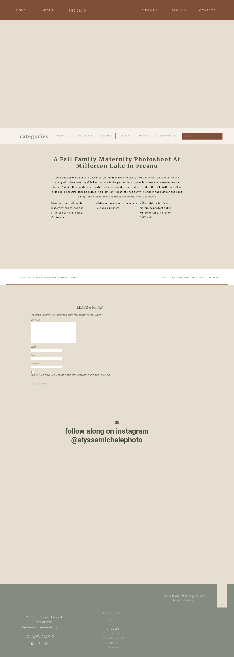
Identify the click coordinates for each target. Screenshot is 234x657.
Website (35, 363)
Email (34, 355)
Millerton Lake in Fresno (163, 177)
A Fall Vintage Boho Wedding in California (49, 277)
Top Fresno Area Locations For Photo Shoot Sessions (121, 196)
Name (34, 347)
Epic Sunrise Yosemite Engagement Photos (189, 277)
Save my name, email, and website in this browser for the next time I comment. (71, 375)
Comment (36, 320)
